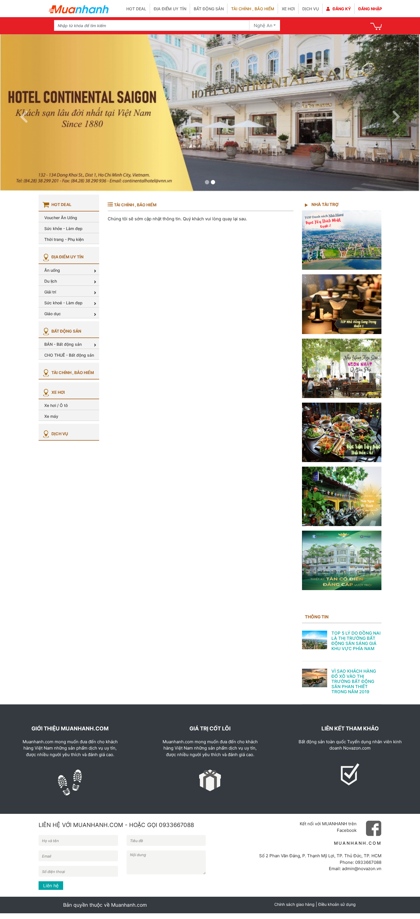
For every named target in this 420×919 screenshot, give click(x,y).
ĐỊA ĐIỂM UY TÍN (67, 256)
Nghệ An (263, 25)
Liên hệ (51, 885)
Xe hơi (288, 8)
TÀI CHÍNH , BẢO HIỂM (72, 372)
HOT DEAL (136, 8)
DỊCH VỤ (59, 433)
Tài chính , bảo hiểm (252, 8)
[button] (24, 113)
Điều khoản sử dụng (337, 904)
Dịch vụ (310, 8)
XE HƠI (58, 392)
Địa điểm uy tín (170, 8)
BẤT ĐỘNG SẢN (66, 331)
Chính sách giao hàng (294, 904)
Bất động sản (209, 8)
